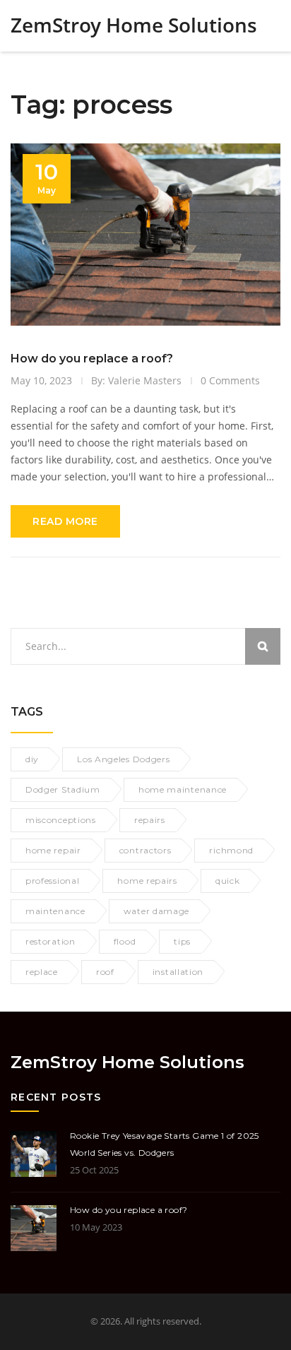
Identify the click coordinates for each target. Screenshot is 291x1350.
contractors (145, 850)
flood (125, 941)
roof (105, 971)
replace (41, 971)
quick (227, 880)
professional (52, 880)
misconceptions (60, 820)
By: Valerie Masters (136, 380)
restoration (50, 941)
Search (262, 646)
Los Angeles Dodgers (123, 759)
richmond (231, 850)
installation (178, 971)
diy (32, 759)
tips (182, 941)
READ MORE (65, 521)
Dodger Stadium (62, 789)
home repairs (147, 880)
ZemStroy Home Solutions (134, 25)
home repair (53, 850)
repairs (149, 820)
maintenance (55, 911)
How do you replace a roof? (92, 358)
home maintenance (182, 789)
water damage (156, 911)
